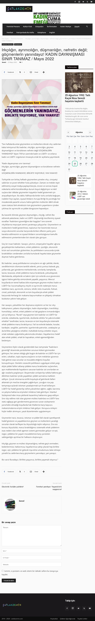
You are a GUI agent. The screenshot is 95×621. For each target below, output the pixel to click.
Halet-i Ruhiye (65, 26)
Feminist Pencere (13, 26)
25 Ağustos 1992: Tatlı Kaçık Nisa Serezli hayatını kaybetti (77, 98)
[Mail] (83, 1)
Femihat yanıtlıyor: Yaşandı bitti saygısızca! (49, 488)
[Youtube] (91, 1)
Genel (4, 62)
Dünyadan (39, 26)
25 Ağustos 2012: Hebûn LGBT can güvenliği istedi (83, 195)
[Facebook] (75, 1)
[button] (87, 26)
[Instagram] (79, 1)
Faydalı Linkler (82, 619)
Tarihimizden (52, 26)
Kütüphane (41, 32)
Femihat (10, 32)
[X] (87, 1)
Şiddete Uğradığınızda (67, 619)
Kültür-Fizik (27, 26)
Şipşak (76, 26)
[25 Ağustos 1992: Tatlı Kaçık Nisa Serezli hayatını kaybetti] (79, 82)
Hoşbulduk (54, 619)
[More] (43, 72)
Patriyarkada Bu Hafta (25, 32)
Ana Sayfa (5, 39)
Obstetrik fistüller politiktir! (13, 487)
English (52, 32)
